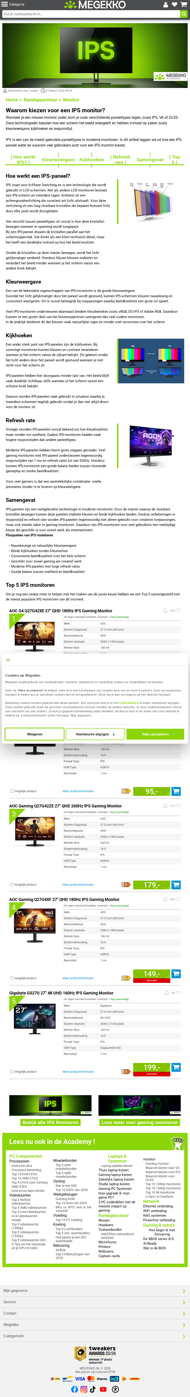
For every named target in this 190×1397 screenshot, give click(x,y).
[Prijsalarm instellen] (165, 610)
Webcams (106, 1251)
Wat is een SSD (66, 1186)
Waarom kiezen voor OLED (160, 1178)
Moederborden (65, 1160)
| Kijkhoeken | (91, 159)
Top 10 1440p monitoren (163, 1188)
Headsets (105, 1225)
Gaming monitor (157, 1164)
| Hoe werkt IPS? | (23, 159)
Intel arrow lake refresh (28, 1191)
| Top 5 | (174, 159)
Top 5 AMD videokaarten (29, 1207)
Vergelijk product (25, 791)
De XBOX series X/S (158, 1239)
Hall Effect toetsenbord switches (117, 1236)
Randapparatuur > (42, 100)
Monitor (71, 100)
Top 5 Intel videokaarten (29, 1212)
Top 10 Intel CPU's (24, 1174)
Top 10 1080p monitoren (163, 1184)
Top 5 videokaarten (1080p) (25, 1226)
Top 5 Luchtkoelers (69, 1229)
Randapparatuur (113, 1215)
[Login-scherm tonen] (166, 5)
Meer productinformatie (78, 791)
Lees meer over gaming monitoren (140, 1122)
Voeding (60, 1215)
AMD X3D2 (19, 1186)
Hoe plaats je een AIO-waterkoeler (71, 1239)
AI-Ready (150, 1243)
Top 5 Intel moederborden (66, 1167)
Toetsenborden (110, 1230)
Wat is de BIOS (154, 1248)
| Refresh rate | (120, 159)
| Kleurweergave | (58, 159)
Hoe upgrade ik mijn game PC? (114, 1195)
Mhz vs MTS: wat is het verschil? (74, 1209)
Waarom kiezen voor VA (162, 1168)
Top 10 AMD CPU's (25, 1178)
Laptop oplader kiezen (117, 1166)
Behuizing (61, 1245)
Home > (14, 100)
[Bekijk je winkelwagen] (184, 5)
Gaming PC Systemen (115, 1189)
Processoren (19, 1161)
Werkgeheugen (65, 1194)
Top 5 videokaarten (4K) (29, 1240)
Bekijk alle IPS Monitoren (50, 1122)
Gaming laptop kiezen (115, 1175)
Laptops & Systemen (117, 1158)
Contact (9, 1313)
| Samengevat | (150, 159)
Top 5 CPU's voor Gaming (30, 1182)
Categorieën (13, 1336)
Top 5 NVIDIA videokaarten (21, 1201)
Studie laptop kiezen (114, 1184)
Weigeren (34, 734)
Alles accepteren (155, 734)
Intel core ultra (22, 1166)
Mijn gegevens (15, 1291)
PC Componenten (25, 1156)
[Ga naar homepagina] (95, 4)
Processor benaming (26, 1170)
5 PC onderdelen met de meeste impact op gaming (116, 1206)
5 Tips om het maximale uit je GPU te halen (28, 1246)
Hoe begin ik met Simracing (162, 1232)
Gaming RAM (65, 1199)
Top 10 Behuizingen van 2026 (73, 1256)
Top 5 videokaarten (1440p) (25, 1234)
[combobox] (91, 14)
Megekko (11, 1325)
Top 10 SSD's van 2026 (72, 1190)
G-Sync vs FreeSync (160, 1196)
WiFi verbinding (155, 1211)
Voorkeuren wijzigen (92, 734)
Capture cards (109, 1256)
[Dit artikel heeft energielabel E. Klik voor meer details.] (126, 791)
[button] (32, 4)
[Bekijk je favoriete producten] (175, 5)
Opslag (59, 1181)
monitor (149, 1159)
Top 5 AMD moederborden (66, 1174)
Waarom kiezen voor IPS (163, 1172)
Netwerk (151, 1201)
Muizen (104, 1220)
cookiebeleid (128, 703)
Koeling (59, 1224)
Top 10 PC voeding (69, 1220)
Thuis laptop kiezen (113, 1170)
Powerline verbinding (159, 1220)
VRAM (16, 1220)
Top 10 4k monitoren (160, 1192)
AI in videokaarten (24, 1216)
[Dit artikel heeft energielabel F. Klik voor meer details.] (126, 884)
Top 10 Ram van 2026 (71, 1203)
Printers (104, 1247)
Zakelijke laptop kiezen (116, 1179)
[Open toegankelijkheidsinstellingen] (115, 1389)
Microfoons (107, 1242)
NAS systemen (154, 1215)
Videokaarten (20, 1195)
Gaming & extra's (159, 1225)
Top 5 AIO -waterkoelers (73, 1233)
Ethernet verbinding (158, 1206)
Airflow (61, 1250)
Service (9, 1302)
